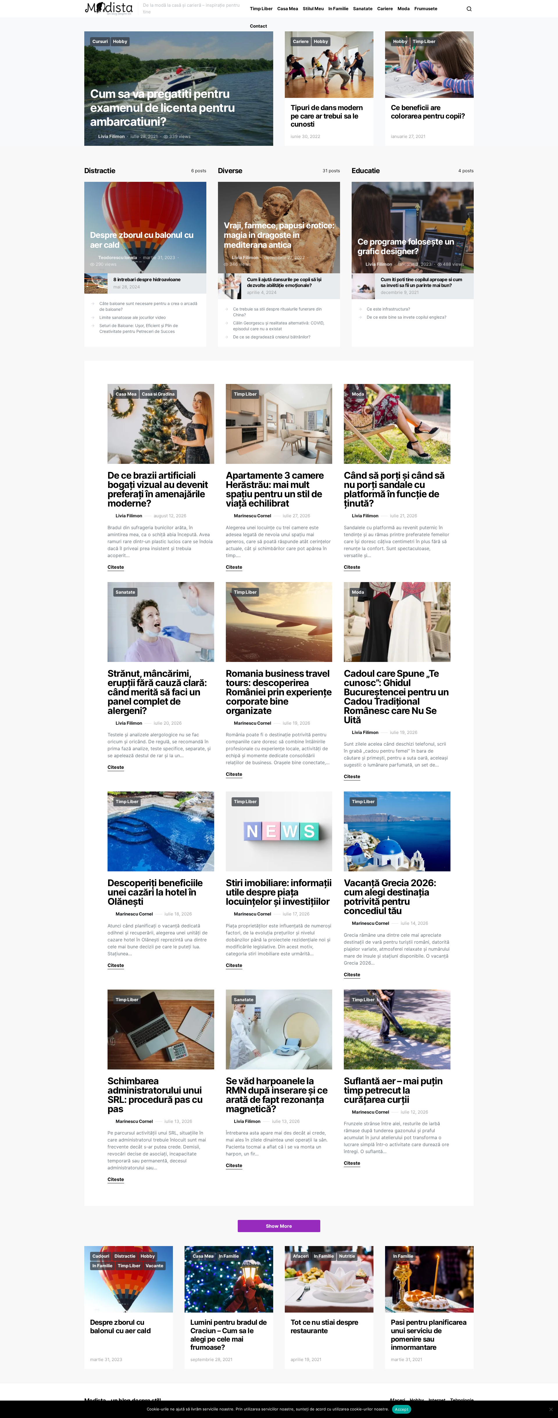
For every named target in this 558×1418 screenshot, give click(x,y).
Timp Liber (261, 8)
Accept (401, 1409)
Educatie (366, 170)
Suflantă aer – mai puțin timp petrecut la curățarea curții (393, 1090)
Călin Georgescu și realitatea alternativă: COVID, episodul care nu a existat (278, 325)
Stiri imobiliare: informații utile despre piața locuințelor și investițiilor (279, 892)
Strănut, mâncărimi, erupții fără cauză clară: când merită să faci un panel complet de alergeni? (157, 692)
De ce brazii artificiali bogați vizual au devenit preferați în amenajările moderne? (158, 489)
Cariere (385, 8)
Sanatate (363, 8)
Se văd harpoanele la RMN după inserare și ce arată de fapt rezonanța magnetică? (277, 1094)
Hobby (120, 41)
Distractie (99, 170)
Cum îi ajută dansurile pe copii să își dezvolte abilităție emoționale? (284, 282)
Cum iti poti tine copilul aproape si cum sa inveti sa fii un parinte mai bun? (421, 282)
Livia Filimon (111, 136)
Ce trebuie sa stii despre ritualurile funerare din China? (277, 311)
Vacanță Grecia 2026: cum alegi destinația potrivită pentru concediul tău (390, 896)
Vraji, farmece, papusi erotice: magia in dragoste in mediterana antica (279, 235)
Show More (279, 1226)
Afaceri (301, 1256)
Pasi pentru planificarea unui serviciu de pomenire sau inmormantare (428, 1334)
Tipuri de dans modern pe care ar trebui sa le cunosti (327, 116)
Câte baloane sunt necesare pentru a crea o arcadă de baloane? (148, 306)
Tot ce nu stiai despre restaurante (324, 1326)
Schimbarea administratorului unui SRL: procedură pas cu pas (155, 1094)
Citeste (116, 567)
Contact (258, 26)
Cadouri (100, 1256)
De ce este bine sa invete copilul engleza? (406, 317)
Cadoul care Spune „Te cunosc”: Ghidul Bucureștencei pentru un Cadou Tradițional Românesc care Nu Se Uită (396, 697)
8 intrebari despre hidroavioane (146, 279)
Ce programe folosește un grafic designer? (405, 246)
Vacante (154, 1265)
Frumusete (425, 8)
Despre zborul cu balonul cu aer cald (120, 1326)
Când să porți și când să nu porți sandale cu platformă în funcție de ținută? (394, 489)
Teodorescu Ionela (117, 257)
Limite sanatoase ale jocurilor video (132, 317)
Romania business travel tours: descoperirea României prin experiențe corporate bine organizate (279, 692)
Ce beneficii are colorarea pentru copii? (428, 111)
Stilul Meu (313, 8)
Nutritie (347, 1256)
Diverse (230, 170)
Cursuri (100, 41)
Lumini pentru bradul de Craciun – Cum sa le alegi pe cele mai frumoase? (228, 1334)
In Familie (338, 8)
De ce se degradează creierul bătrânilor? (271, 336)
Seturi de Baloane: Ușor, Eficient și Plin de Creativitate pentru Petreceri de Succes (138, 328)
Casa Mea (287, 8)
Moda (404, 8)
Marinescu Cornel (252, 515)
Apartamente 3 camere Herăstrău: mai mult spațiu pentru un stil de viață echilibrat (275, 489)
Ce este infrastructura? (388, 308)
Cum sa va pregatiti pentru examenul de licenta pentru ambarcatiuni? (162, 108)
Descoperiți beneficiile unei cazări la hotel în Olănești (155, 892)
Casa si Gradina (158, 394)
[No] (551, 1409)
